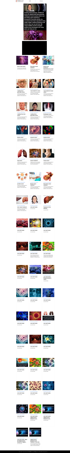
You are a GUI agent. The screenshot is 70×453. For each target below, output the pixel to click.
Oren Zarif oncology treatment (21, 89)
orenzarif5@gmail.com (35, 451)
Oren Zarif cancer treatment (34, 205)
